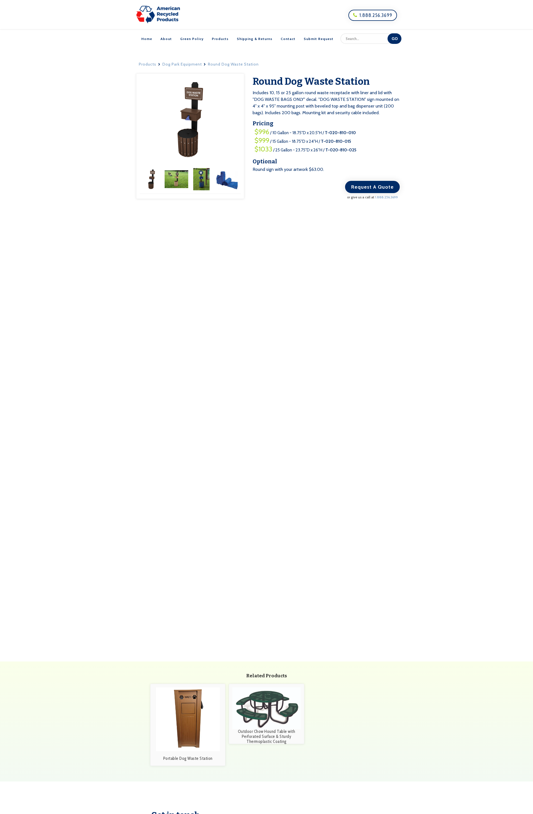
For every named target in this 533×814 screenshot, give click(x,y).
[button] (152, 179)
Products (220, 39)
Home (146, 39)
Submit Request (318, 39)
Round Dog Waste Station (233, 64)
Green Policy (191, 39)
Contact (288, 39)
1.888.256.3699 (372, 15)
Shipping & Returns (254, 39)
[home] (158, 15)
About (166, 39)
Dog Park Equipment (182, 64)
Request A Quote (372, 187)
